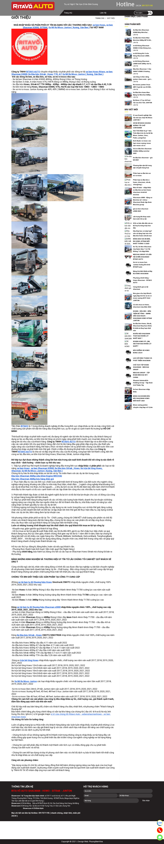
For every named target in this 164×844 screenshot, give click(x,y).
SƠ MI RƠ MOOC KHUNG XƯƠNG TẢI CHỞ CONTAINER (142, 125)
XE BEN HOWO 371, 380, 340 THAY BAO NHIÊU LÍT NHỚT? (142, 344)
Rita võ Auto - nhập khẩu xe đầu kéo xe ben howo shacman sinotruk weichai (142, 191)
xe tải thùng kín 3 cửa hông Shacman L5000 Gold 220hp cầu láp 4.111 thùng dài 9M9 (142, 54)
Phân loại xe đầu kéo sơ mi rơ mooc (142, 174)
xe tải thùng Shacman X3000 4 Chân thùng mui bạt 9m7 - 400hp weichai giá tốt (142, 47)
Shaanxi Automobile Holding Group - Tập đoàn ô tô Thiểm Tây (143, 383)
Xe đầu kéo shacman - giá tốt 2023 (142, 159)
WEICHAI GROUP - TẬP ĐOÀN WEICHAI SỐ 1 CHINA (141, 375)
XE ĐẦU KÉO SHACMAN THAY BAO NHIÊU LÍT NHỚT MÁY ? (141, 336)
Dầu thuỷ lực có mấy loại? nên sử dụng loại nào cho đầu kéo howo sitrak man (142, 233)
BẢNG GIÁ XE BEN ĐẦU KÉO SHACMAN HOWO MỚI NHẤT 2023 (141, 398)
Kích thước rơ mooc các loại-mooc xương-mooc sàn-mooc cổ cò (142, 143)
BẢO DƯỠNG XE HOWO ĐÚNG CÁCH (141, 351)
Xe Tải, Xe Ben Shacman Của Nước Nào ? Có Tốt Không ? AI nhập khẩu (142, 249)
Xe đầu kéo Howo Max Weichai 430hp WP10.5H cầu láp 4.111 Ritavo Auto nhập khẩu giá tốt (142, 39)
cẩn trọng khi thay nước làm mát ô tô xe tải (142, 218)
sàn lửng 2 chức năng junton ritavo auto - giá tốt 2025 (142, 78)
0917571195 (147, 5)
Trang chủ (68, 13)
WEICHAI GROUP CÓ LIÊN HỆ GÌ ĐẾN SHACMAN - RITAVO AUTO (142, 257)
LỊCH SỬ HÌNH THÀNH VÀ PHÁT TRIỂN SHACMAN (142, 359)
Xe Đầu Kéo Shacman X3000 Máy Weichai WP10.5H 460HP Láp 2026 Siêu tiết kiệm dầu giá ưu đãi (142, 31)
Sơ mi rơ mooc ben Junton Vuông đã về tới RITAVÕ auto (141, 264)
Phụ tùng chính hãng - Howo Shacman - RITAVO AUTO (142, 280)
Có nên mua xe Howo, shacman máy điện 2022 (142, 306)
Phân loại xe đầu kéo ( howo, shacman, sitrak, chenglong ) (142, 182)
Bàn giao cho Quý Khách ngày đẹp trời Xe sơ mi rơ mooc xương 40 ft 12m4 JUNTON (142, 296)
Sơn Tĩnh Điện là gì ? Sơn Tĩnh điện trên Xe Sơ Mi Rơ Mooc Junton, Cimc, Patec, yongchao (143, 134)
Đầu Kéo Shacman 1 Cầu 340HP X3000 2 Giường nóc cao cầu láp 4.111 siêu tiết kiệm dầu (142, 70)
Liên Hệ (103, 13)
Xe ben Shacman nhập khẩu (141, 390)
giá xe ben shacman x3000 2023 (140, 210)
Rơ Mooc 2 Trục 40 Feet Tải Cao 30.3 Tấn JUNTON (142, 101)
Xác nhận (146, 800)
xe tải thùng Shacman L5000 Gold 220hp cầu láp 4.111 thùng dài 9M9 (142, 62)
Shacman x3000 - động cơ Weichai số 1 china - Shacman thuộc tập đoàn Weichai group (142, 201)
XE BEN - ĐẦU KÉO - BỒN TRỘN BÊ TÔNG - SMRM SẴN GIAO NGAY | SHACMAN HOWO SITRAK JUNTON (142, 315)
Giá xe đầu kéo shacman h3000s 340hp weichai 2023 (142, 151)
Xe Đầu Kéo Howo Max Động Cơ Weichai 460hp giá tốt (142, 94)
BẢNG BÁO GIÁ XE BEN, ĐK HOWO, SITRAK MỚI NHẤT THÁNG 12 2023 (141, 241)
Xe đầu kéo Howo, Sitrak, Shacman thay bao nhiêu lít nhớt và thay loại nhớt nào (142, 327)
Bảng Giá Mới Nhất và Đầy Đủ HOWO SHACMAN (142, 272)
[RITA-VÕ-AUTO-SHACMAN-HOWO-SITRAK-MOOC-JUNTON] (33, 6)
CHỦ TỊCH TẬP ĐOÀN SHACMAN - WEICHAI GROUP (141, 367)
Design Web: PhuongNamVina (90, 841)
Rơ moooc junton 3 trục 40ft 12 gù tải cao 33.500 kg (142, 86)
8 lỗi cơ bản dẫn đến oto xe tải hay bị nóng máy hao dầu (143, 225)
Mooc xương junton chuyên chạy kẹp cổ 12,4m (143, 406)
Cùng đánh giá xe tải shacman (140, 288)
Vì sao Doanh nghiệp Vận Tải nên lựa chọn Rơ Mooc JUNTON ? (142, 117)
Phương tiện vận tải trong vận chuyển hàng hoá (142, 167)
